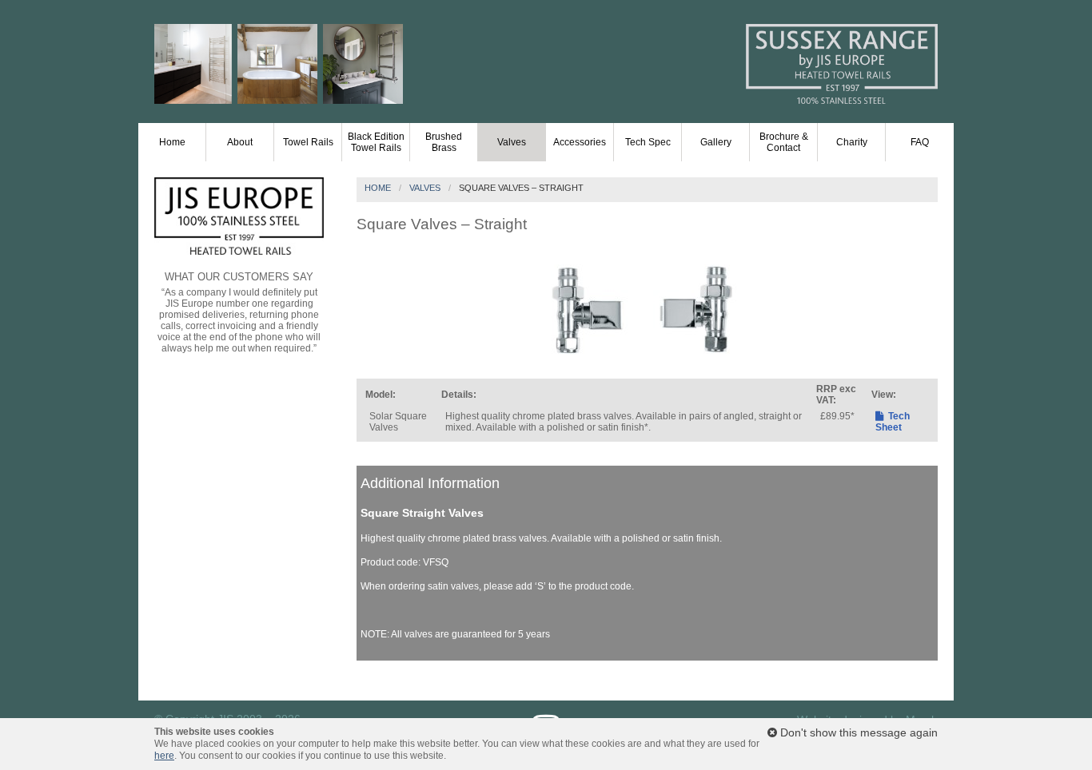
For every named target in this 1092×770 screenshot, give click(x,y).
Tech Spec (648, 142)
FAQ (920, 142)
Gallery (715, 142)
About (240, 142)
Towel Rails (308, 142)
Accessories (579, 142)
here (164, 755)
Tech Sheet (892, 422)
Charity (851, 142)
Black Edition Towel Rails (376, 142)
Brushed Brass (443, 142)
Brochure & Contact (783, 142)
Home (172, 142)
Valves (511, 142)
